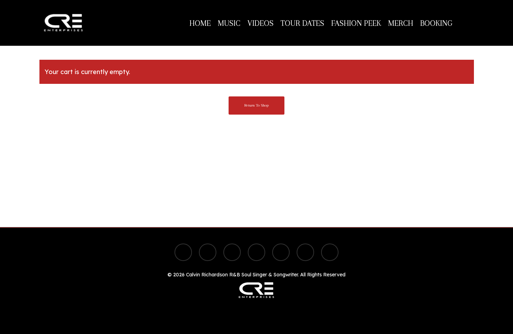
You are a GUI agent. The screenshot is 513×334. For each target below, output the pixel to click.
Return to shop (256, 105)
